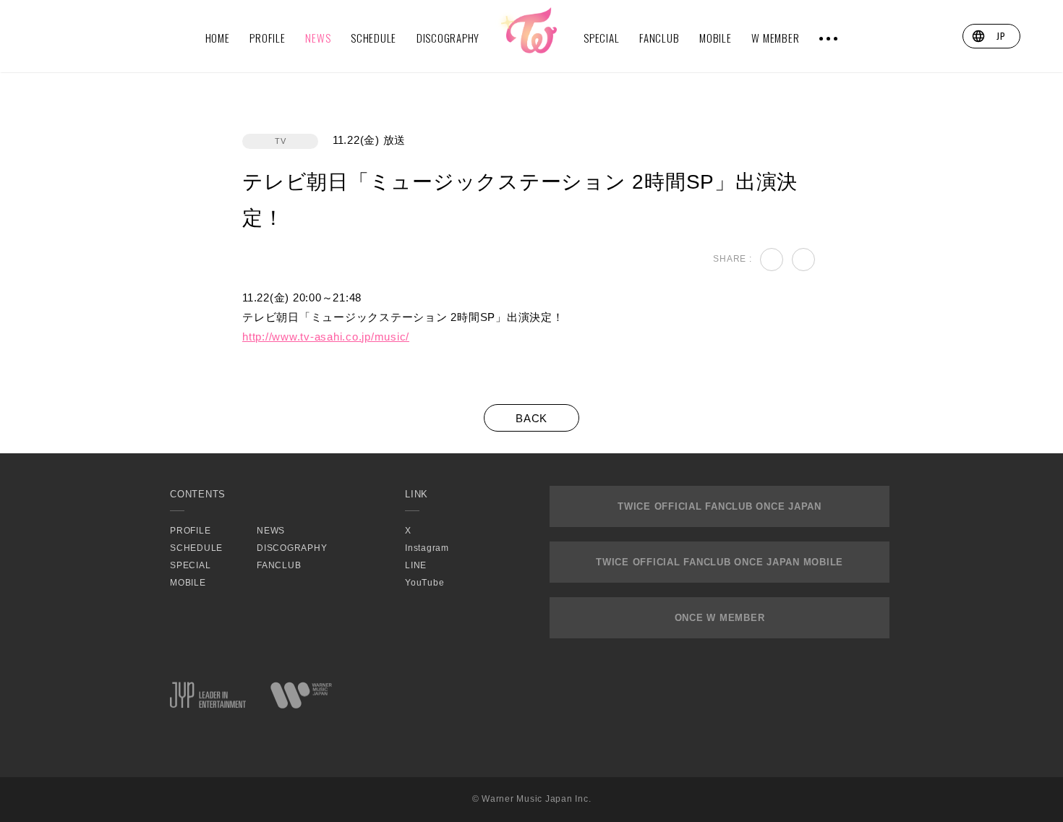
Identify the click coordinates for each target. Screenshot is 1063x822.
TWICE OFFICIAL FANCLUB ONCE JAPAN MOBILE (719, 562)
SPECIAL (601, 38)
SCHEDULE (373, 38)
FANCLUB (659, 38)
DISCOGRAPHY (448, 38)
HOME (217, 38)
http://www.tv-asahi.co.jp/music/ (325, 336)
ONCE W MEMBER (720, 617)
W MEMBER (775, 38)
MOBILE (715, 38)
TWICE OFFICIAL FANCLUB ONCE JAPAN (719, 506)
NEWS (317, 38)
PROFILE (267, 38)
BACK (531, 418)
